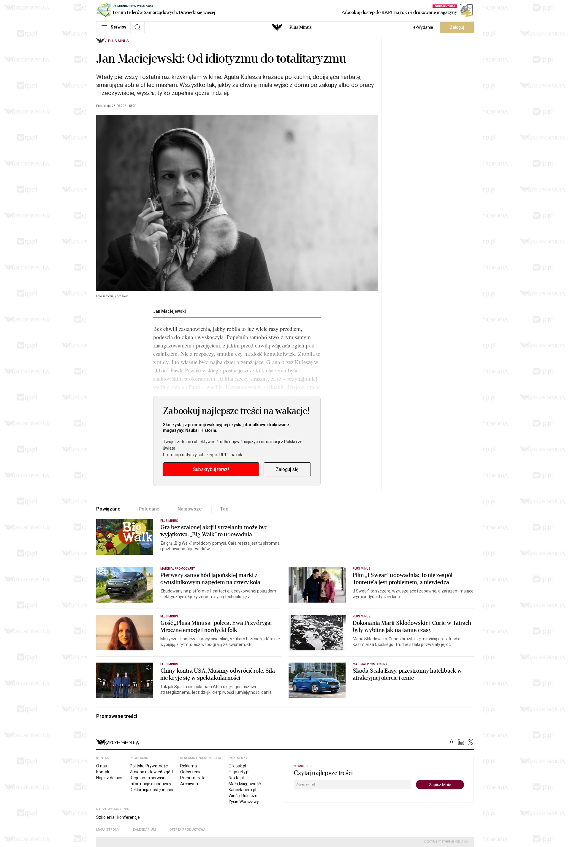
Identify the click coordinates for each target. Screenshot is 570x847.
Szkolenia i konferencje (118, 817)
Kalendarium (144, 830)
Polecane (149, 509)
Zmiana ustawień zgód (151, 771)
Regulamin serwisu (147, 777)
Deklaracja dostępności (151, 789)
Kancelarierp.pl (242, 789)
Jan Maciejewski (169, 311)
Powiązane (108, 509)
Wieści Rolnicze (243, 795)
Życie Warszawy (244, 801)
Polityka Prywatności (149, 766)
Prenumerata (192, 777)
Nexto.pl (236, 777)
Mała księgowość (245, 783)
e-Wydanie (423, 27)
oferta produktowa (187, 830)
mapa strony (107, 830)
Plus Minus (300, 27)
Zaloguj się (287, 469)
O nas (101, 766)
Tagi (224, 509)
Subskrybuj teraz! (211, 469)
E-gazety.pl (239, 771)
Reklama (188, 766)
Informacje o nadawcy (150, 783)
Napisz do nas (109, 777)
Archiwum (190, 783)
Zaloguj (457, 27)
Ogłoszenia (191, 771)
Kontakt (103, 771)
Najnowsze (190, 509)
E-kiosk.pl (237, 766)
